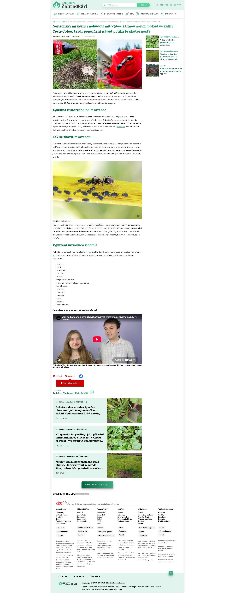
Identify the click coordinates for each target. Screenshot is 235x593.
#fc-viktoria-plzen (105, 535)
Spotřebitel (81, 519)
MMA (99, 521)
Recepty (161, 519)
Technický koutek (63, 521)
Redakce (79, 576)
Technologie (82, 521)
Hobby (120, 513)
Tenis (99, 523)
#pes (121, 527)
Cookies (95, 576)
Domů (55, 22)
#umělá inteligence (146, 528)
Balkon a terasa (66, 14)
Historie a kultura (145, 515)
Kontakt (64, 576)
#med (161, 535)
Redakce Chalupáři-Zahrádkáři (66, 36)
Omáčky (161, 515)
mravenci (121, 127)
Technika (141, 521)
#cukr (161, 527)
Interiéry (121, 515)
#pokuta (122, 531)
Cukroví (161, 513)
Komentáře (81, 515)
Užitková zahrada (149, 14)
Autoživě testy (62, 515)
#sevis (60, 535)
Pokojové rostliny (113, 14)
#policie (61, 528)
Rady (58, 519)
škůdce (86, 494)
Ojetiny (59, 517)
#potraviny (82, 531)
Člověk (140, 513)
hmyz (88, 252)
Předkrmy (162, 517)
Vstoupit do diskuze (71, 383)
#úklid (121, 535)
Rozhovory (81, 517)
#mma (100, 528)
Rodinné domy (123, 521)
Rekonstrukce (123, 517)
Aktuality (60, 513)
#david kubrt (63, 532)
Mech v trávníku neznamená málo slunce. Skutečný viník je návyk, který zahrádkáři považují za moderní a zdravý (170, 60)
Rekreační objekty (125, 519)
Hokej (99, 519)
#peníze (81, 535)
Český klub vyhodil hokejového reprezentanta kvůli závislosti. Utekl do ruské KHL (105, 545)
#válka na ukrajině (85, 527)
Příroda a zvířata (145, 519)
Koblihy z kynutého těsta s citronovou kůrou (165, 548)
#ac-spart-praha (105, 532)
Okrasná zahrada (89, 14)
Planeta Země (143, 517)
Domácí (80, 513)
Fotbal (99, 517)
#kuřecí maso (165, 531)
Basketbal (101, 513)
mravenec (79, 494)
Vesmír (141, 523)
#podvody (143, 535)
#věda (141, 532)
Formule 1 (101, 515)
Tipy (132, 14)
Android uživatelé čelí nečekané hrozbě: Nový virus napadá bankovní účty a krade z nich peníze (147, 545)
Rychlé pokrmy (164, 521)
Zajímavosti (170, 14)
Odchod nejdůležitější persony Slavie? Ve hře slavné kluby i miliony (106, 555)
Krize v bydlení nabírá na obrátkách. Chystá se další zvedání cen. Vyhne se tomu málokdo (126, 545)
